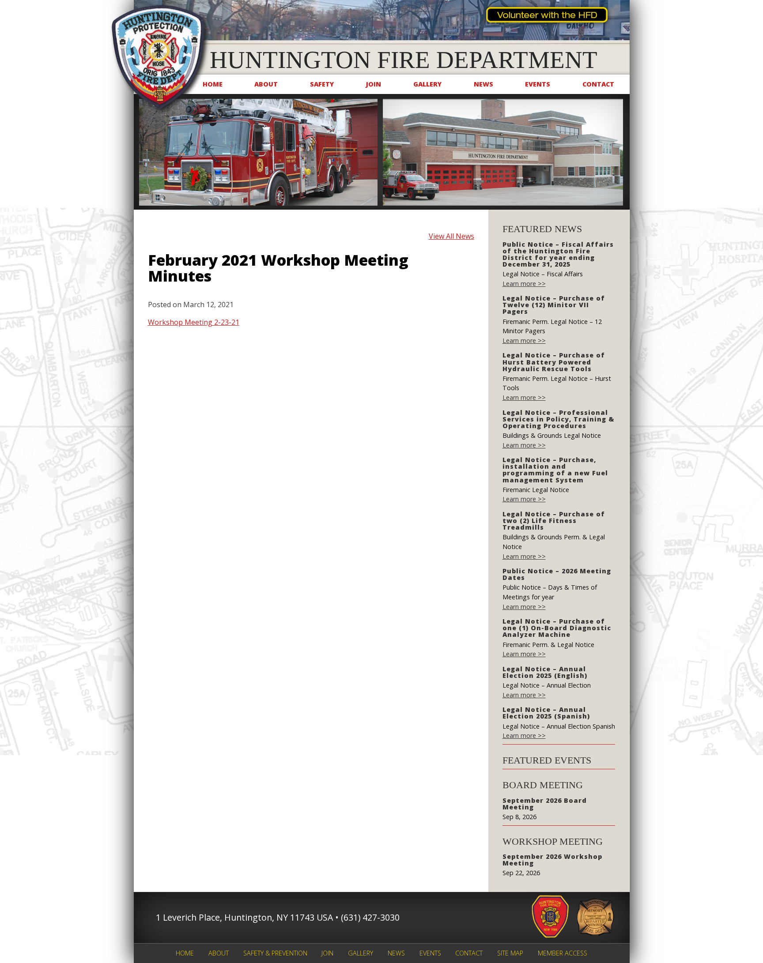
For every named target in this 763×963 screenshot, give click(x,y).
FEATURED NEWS (542, 228)
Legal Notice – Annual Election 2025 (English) (544, 672)
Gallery (427, 84)
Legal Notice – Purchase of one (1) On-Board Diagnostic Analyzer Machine (556, 628)
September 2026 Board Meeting (544, 803)
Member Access (562, 953)
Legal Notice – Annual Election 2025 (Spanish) (546, 712)
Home (213, 84)
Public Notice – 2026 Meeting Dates (556, 574)
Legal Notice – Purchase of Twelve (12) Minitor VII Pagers (553, 305)
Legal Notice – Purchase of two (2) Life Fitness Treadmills (553, 520)
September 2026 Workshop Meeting (552, 859)
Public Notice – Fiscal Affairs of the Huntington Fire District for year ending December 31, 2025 (558, 254)
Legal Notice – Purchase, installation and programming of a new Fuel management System (555, 469)
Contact (598, 84)
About (266, 84)
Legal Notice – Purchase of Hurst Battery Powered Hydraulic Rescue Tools (553, 361)
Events (537, 84)
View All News (451, 236)
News (483, 84)
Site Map (510, 953)
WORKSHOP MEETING (552, 841)
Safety (322, 84)
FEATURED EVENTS (546, 760)
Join (373, 84)
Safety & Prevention (275, 953)
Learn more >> (524, 283)
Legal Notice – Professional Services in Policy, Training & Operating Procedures (558, 419)
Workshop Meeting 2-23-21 (193, 322)
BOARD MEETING (542, 784)
